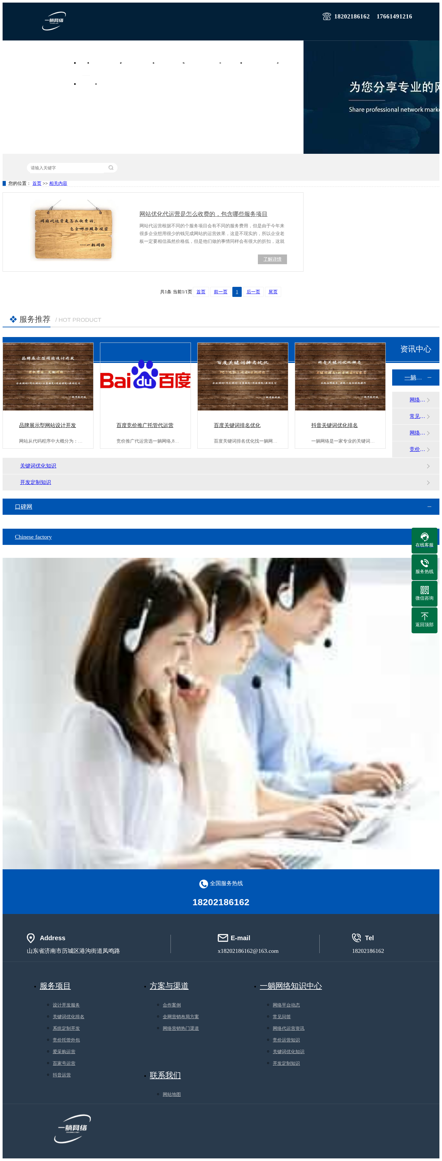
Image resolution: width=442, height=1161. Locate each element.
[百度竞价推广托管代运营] (145, 377)
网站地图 (172, 1094)
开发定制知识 (35, 482)
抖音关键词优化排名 (334, 425)
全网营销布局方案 (181, 1016)
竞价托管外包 (66, 1040)
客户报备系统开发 (264, 63)
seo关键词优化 (173, 63)
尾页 (273, 291)
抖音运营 (62, 1075)
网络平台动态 (418, 399)
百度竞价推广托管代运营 (144, 425)
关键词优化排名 (68, 1016)
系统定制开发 (66, 1028)
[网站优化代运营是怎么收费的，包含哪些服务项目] (71, 230)
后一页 (253, 291)
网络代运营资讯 (418, 432)
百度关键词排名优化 (237, 425)
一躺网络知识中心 (415, 377)
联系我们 (111, 84)
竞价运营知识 (418, 449)
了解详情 (272, 259)
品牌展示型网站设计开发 (47, 425)
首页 (86, 63)
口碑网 (23, 506)
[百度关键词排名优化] (243, 377)
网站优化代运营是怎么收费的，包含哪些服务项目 (203, 214)
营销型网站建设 (109, 63)
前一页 (220, 291)
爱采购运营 (64, 1051)
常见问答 (418, 416)
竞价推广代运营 (141, 63)
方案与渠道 (169, 986)
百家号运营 (64, 1063)
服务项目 (235, 63)
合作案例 (293, 63)
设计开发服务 (66, 1005)
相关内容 (58, 183)
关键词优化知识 (38, 465)
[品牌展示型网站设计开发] (48, 377)
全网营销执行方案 (206, 63)
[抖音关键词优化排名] (340, 377)
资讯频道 (90, 84)
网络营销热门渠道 (181, 1028)
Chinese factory (33, 537)
